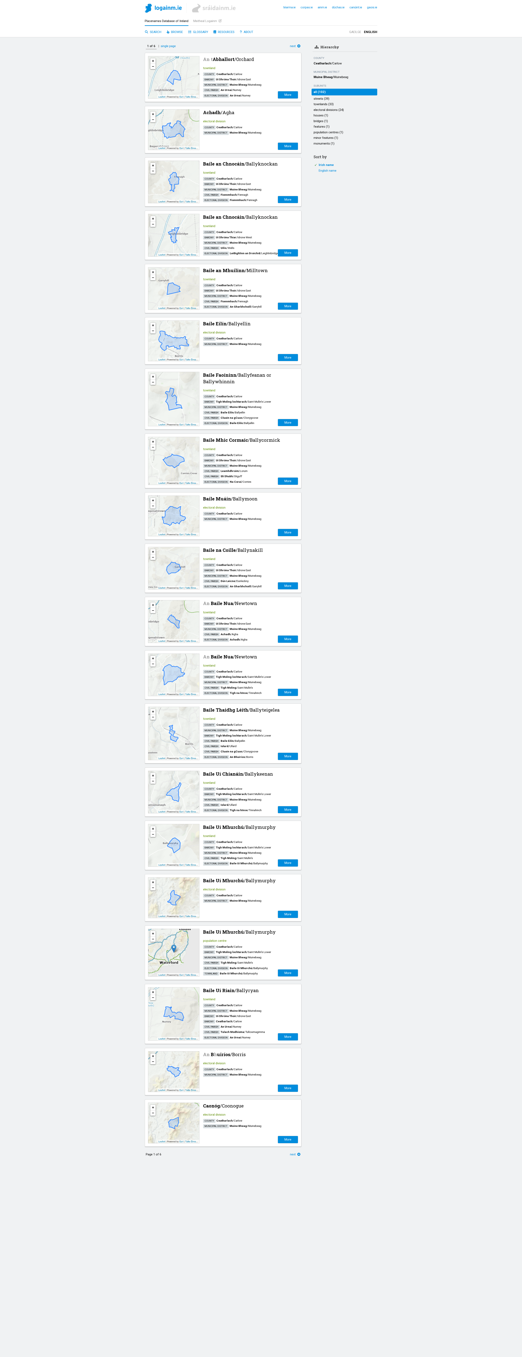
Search (155, 32)
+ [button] (153, 61)
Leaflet (161, 96)
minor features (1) (326, 138)
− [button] (153, 66)
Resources (225, 32)
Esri (181, 96)
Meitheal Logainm (205, 21)
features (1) (322, 126)
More (287, 95)
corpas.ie (307, 7)
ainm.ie (322, 7)
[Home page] (163, 8)
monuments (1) (324, 143)
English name (327, 170)
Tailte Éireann (191, 96)
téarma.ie (289, 7)
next (293, 46)
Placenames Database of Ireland (166, 21)
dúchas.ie (338, 7)
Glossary (200, 32)
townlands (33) (324, 104)
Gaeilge (355, 32)
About (248, 32)
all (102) (320, 92)
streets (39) (321, 98)
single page (168, 46)
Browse (176, 32)
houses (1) (321, 115)
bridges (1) (321, 121)
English (370, 32)
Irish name (326, 165)
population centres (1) (328, 132)
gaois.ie (372, 7)
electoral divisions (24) (329, 110)
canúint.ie (355, 7)
